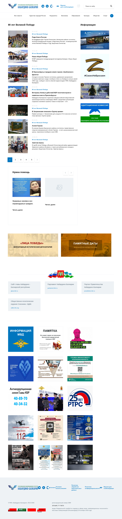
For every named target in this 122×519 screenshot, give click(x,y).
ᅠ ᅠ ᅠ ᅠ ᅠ (66, 488)
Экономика (64, 15)
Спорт (105, 15)
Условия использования (61, 487)
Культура (86, 15)
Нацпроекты (53, 15)
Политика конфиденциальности (92, 487)
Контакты (52, 487)
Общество (96, 15)
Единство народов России (38, 15)
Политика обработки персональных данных (76, 487)
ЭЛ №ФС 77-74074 (58, 505)
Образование (76, 15)
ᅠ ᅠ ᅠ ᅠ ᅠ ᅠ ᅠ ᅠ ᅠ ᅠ (69, 488)
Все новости (18, 15)
